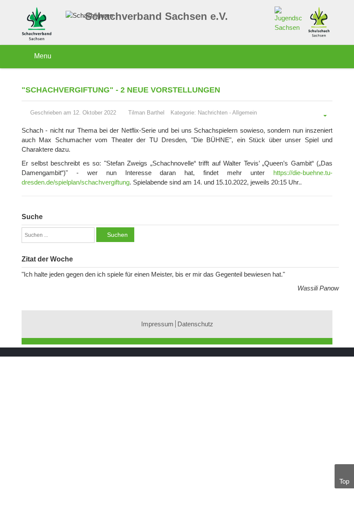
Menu (41, 56)
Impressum (157, 324)
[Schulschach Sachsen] (318, 21)
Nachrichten (213, 112)
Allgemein (244, 112)
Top (344, 481)
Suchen (117, 234)
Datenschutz (195, 324)
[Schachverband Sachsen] (39, 25)
